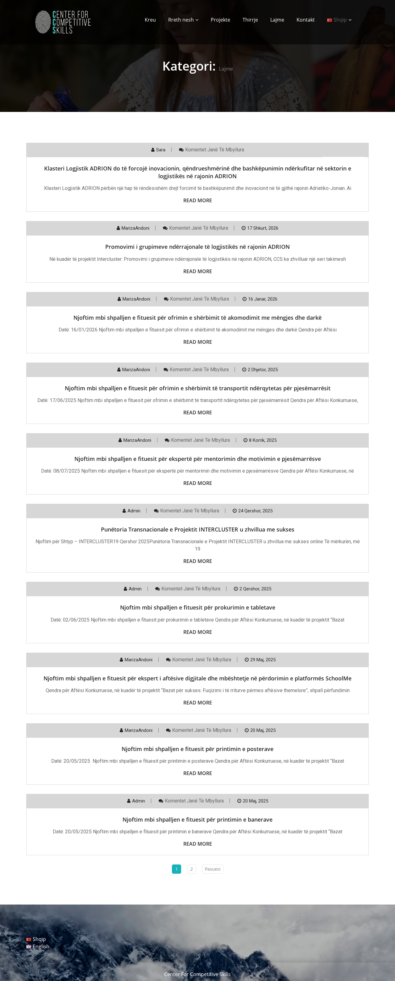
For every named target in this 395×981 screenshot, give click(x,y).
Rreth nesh (181, 19)
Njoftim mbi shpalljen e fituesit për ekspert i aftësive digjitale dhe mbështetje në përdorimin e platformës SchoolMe (197, 678)
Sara (160, 150)
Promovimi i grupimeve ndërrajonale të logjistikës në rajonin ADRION (197, 246)
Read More (197, 200)
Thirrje (250, 19)
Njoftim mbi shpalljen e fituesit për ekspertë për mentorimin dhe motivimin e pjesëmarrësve (197, 458)
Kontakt (306, 19)
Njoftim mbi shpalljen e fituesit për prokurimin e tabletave (197, 607)
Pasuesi (213, 869)
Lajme (277, 19)
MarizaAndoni (135, 228)
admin (133, 511)
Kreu (150, 19)
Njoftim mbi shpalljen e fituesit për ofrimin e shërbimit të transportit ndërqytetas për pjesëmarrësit (198, 388)
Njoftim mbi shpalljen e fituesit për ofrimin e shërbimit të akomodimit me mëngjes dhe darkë (197, 317)
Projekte (220, 19)
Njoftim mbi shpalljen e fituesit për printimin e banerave (197, 819)
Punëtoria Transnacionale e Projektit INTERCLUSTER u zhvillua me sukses (197, 529)
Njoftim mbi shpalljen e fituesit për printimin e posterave (197, 749)
